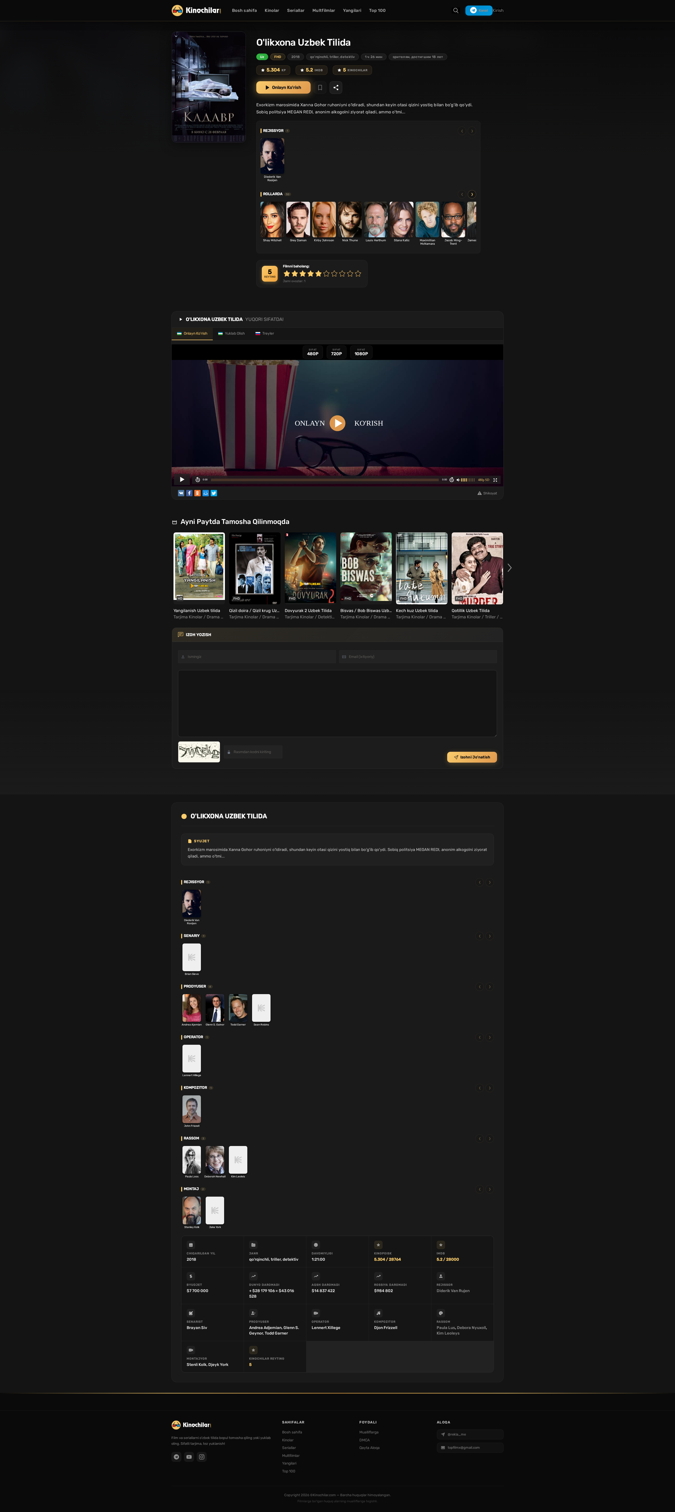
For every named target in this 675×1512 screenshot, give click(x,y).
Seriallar (296, 10)
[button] (509, 567)
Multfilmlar (323, 10)
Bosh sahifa (244, 10)
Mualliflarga (369, 1432)
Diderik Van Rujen (453, 1290)
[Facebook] (189, 493)
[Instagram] (202, 1457)
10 (358, 273)
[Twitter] (214, 493)
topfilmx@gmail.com (464, 1448)
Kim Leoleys (448, 1333)
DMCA (364, 1440)
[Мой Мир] (205, 493)
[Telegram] (176, 1457)
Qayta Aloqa (369, 1448)
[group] (198, 576)
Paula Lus (446, 1327)
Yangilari (352, 10)
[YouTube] (189, 1457)
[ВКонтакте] (181, 493)
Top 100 (377, 10)
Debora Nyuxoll (471, 1327)
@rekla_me (457, 1434)
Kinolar (272, 10)
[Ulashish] (336, 87)
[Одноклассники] (197, 493)
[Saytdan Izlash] (456, 10)
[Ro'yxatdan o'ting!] (320, 87)
